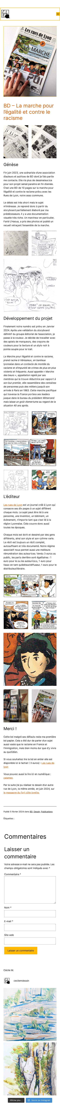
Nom (7, 907)
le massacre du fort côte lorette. (21, 792)
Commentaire (12, 874)
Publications (47, 811)
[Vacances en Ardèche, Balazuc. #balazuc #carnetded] (30, 1014)
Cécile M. (8, 970)
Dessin (37, 811)
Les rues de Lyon (12, 504)
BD (31, 811)
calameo (8, 777)
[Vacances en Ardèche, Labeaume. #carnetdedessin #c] (30, 1068)
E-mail (8, 921)
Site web (9, 934)
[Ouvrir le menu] (58, 14)
